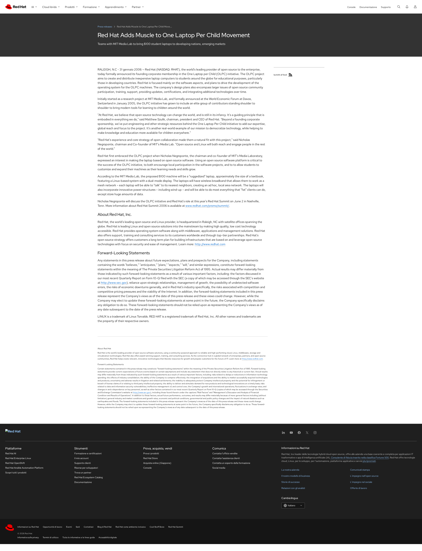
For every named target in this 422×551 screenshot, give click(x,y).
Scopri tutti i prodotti (15, 472)
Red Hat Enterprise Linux (18, 458)
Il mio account (81, 458)
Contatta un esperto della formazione (231, 463)
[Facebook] (299, 433)
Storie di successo (290, 481)
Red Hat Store (150, 458)
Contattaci (88, 527)
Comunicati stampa (360, 469)
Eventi (69, 527)
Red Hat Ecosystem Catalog (88, 477)
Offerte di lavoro (358, 488)
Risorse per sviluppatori (86, 467)
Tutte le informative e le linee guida (78, 537)
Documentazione (368, 7)
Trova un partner (82, 472)
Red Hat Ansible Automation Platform (24, 467)
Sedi (78, 527)
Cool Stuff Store (157, 527)
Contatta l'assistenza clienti (226, 458)
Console (351, 7)
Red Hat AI (10, 453)
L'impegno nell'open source (364, 475)
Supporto (386, 7)
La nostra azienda (290, 469)
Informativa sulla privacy (28, 537)
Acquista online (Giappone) (157, 463)
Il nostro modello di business (295, 475)
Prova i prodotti (151, 453)
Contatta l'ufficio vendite (225, 453)
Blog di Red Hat (104, 527)
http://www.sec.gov (114, 282)
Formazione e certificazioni (88, 453)
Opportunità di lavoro (52, 527)
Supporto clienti (82, 463)
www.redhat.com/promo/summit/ (207, 206)
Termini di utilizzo (51, 537)
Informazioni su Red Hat (28, 527)
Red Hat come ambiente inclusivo (131, 527)
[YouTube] (291, 433)
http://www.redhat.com (210, 244)
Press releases (105, 26)
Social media (218, 467)
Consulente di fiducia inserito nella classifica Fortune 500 (360, 457)
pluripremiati (369, 461)
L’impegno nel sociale (361, 481)
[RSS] (290, 75)
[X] (307, 433)
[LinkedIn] (283, 433)
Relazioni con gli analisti (293, 488)
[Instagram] (315, 433)
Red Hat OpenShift (15, 463)
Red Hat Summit (175, 527)
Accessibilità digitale (108, 537)
